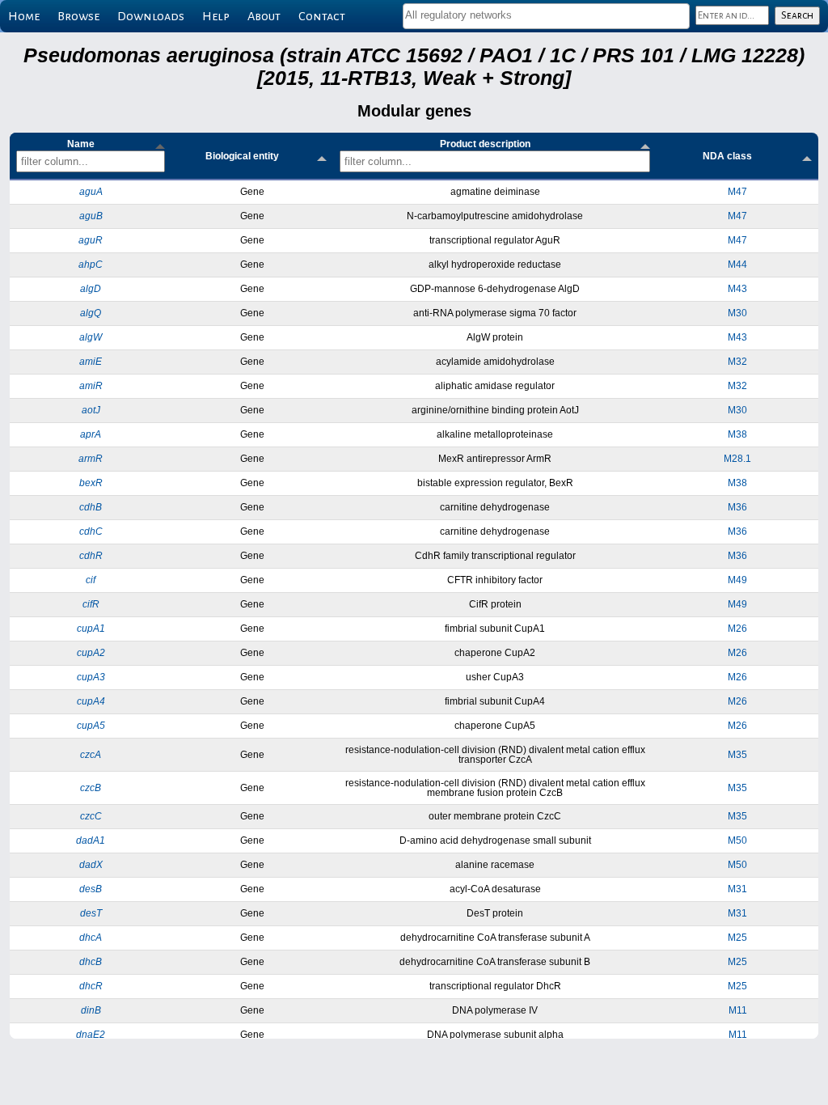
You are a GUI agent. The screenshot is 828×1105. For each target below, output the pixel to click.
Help (216, 16)
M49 (737, 580)
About (264, 16)
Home (24, 16)
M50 (737, 840)
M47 (737, 192)
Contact (321, 16)
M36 (737, 507)
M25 (737, 937)
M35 (737, 755)
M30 (737, 313)
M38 (737, 434)
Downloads (150, 16)
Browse (78, 16)
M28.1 (737, 459)
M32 (737, 361)
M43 (737, 289)
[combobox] (546, 16)
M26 (737, 628)
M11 (738, 1010)
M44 (737, 264)
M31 (737, 889)
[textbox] (546, 15)
